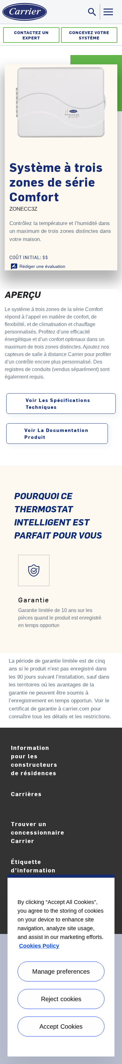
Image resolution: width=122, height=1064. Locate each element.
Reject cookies (61, 999)
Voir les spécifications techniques (58, 403)
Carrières (40, 798)
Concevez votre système (89, 35)
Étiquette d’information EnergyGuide (36, 870)
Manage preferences (61, 971)
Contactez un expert (31, 35)
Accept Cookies (61, 1026)
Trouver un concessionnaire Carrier (37, 832)
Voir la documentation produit (56, 433)
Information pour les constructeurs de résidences (34, 760)
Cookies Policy (39, 946)
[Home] (23, 12)
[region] (61, 965)
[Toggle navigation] (108, 12)
